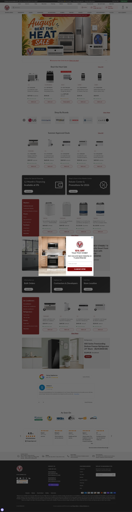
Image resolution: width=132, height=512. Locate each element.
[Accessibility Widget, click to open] (2, 509)
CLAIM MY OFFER (79, 269)
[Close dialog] (92, 237)
